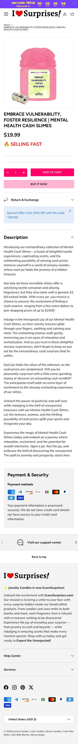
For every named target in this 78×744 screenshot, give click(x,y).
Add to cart (52, 172)
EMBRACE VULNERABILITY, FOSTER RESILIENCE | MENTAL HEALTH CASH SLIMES (35, 28)
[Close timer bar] (74, 3)
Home (7, 25)
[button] (72, 14)
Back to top (39, 557)
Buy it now (39, 184)
